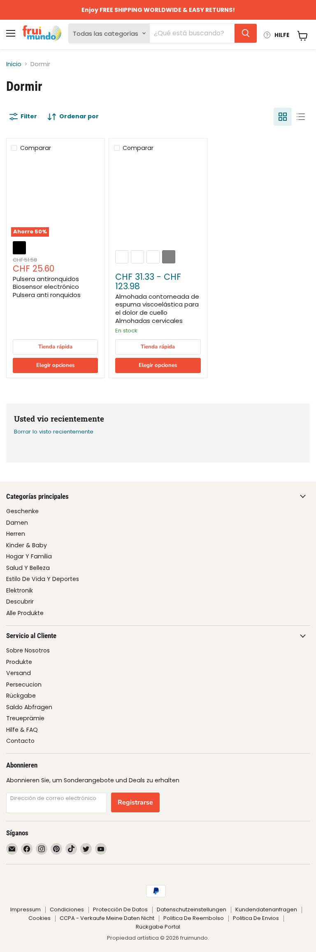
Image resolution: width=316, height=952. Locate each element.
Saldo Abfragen (29, 707)
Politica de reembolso (193, 918)
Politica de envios (256, 918)
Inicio (13, 63)
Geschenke (22, 511)
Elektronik (19, 590)
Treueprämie (25, 718)
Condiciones (67, 909)
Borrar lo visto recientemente (53, 432)
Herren (15, 534)
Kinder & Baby (26, 545)
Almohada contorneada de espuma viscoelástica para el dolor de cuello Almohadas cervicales (157, 308)
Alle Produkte (25, 613)
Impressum (25, 909)
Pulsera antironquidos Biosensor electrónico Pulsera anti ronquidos (47, 286)
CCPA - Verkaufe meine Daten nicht (107, 918)
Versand (18, 673)
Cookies (39, 918)
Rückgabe (21, 696)
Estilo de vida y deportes (42, 579)
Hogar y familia (29, 556)
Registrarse (135, 802)
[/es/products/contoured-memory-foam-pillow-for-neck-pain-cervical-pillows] (158, 201)
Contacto (20, 741)
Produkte (19, 662)
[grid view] (283, 117)
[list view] (301, 117)
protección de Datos (120, 909)
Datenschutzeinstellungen (191, 909)
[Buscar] (246, 33)
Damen (17, 523)
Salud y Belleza (28, 568)
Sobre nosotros (28, 650)
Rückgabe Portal (158, 927)
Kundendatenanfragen (266, 909)
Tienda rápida (55, 346)
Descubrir (20, 601)
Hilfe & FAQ (22, 730)
